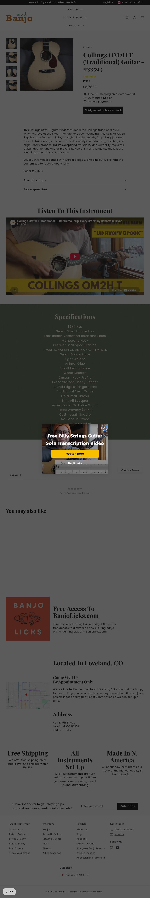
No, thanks (75, 463)
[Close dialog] (104, 427)
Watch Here (75, 454)
